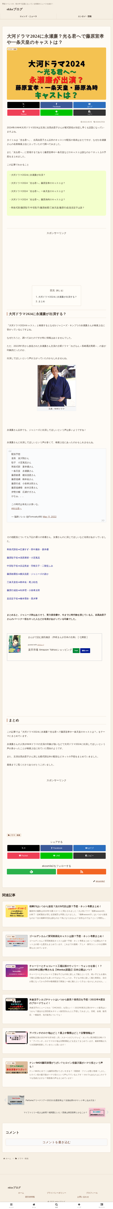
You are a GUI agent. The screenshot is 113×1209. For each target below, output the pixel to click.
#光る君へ (16, 508)
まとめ (41, 301)
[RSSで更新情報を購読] (81, 871)
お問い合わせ (83, 1197)
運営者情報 (30, 1197)
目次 (52, 290)
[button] (89, 113)
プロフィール (92, 1193)
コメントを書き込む (56, 1142)
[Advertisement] (56, 254)
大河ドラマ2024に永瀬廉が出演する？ (57, 296)
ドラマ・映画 (15, 835)
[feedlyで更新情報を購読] (31, 871)
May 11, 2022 (50, 516)
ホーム (21, 1193)
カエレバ (40, 645)
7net (76, 651)
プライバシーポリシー (56, 1193)
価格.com (85, 651)
